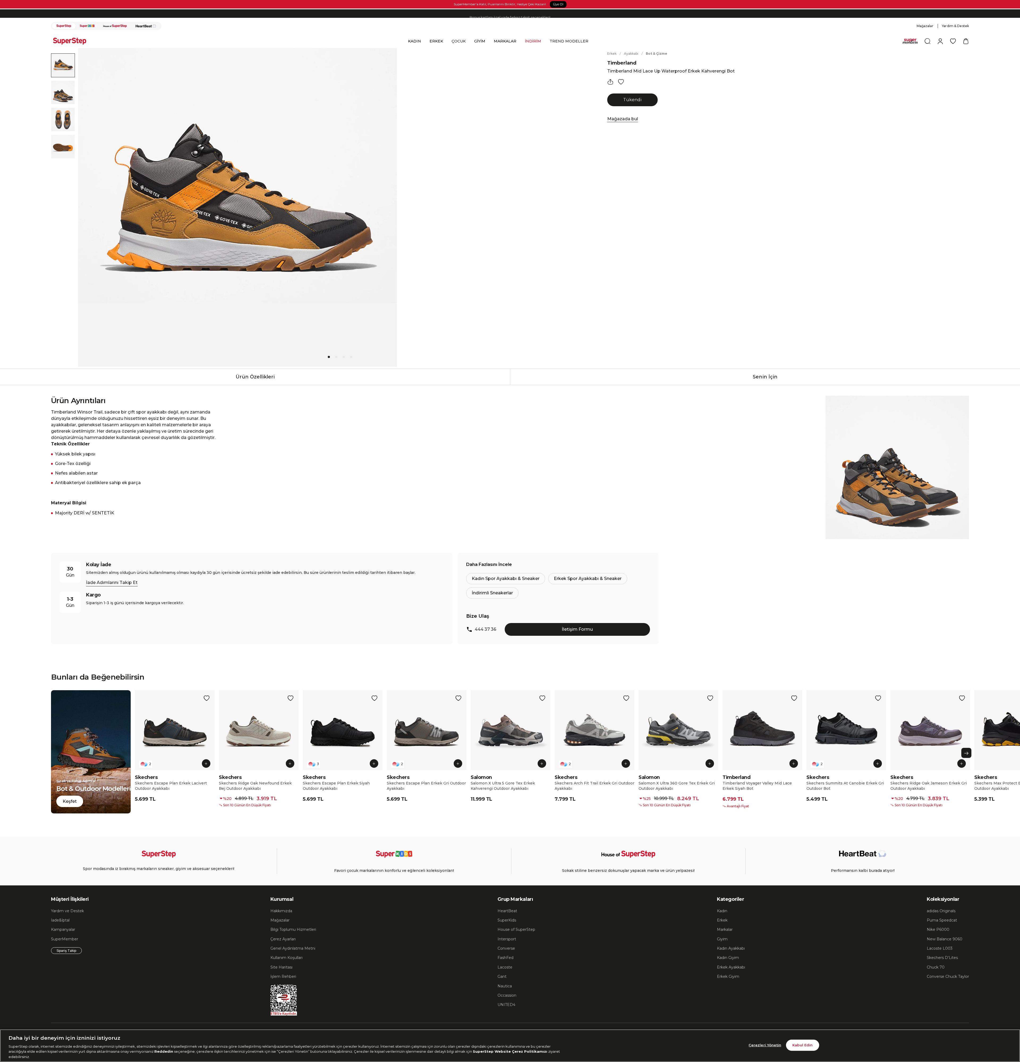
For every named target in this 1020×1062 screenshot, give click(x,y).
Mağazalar (925, 26)
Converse (506, 948)
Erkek (612, 54)
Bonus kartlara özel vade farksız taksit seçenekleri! (510, 12)
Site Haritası (281, 967)
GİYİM (479, 41)
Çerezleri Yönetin (765, 1045)
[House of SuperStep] (115, 26)
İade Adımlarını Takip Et (112, 582)
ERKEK (436, 41)
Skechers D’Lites (942, 957)
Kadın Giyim (728, 957)
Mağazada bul (622, 118)
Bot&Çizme (656, 54)
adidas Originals (941, 911)
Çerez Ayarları (283, 939)
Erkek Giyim (728, 976)
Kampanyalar (63, 929)
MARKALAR (505, 41)
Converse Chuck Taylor (948, 976)
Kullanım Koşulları (286, 957)
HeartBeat (507, 911)
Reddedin (163, 1051)
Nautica (505, 986)
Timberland (621, 63)
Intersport (507, 939)
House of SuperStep (516, 929)
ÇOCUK (459, 41)
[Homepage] (72, 41)
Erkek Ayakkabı (731, 967)
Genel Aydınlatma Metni (292, 948)
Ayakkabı (631, 54)
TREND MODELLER (569, 41)
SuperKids (507, 920)
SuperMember (64, 939)
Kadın (722, 911)
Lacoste (505, 967)
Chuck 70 (936, 967)
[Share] (610, 82)
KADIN (414, 41)
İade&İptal (60, 920)
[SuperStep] (63, 26)
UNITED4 (506, 1004)
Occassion (507, 995)
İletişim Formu (577, 629)
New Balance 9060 (944, 939)
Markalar (725, 929)
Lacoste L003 (940, 948)
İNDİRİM (533, 41)
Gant (502, 976)
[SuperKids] (87, 26)
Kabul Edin (802, 1045)
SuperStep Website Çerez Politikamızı (510, 1051)
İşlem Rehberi (283, 976)
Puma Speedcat (942, 920)
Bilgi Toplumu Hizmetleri (293, 929)
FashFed (505, 957)
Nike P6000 (938, 929)
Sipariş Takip (66, 951)
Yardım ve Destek (67, 911)
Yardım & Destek (955, 26)
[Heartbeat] (145, 26)
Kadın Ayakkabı (731, 948)
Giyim (722, 939)
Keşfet (70, 801)
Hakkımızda (281, 911)
